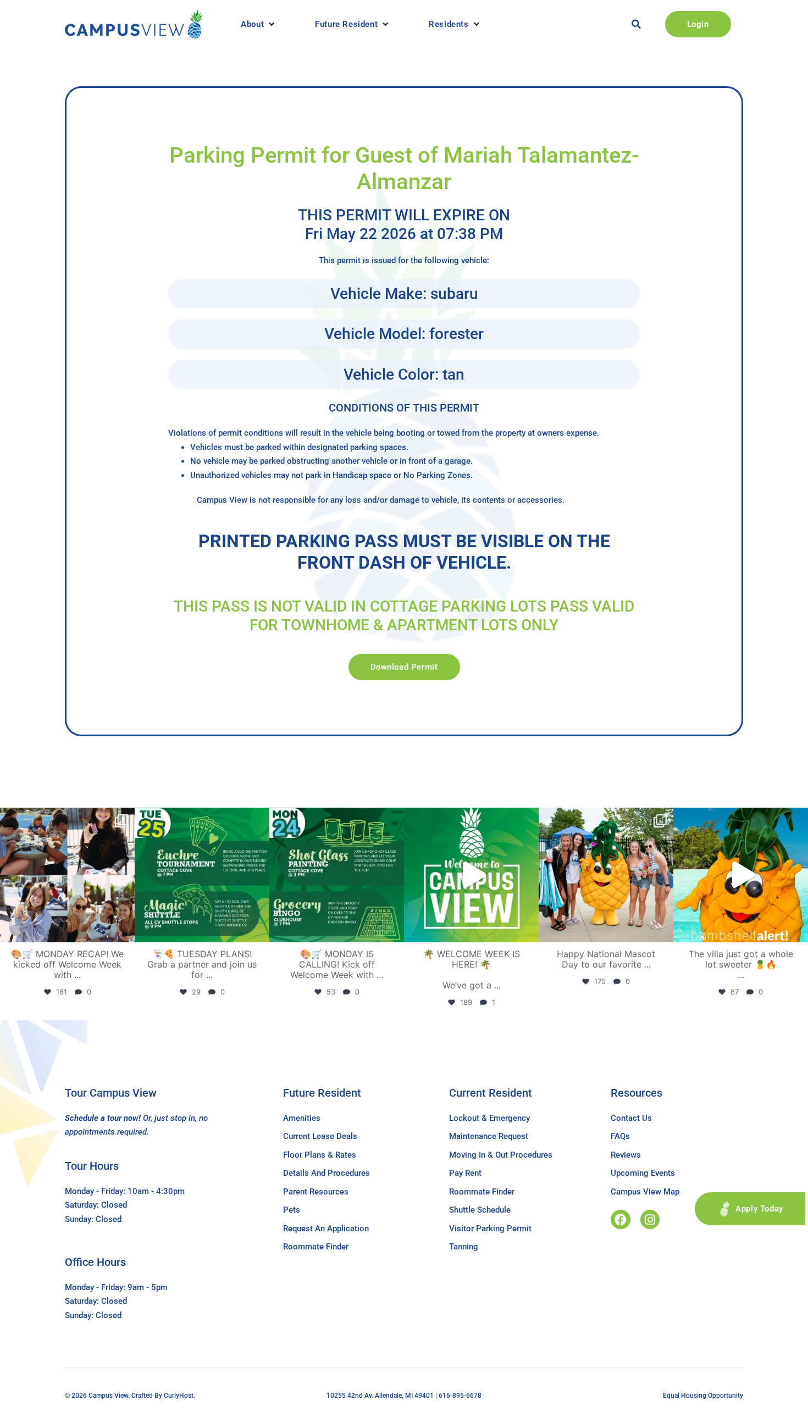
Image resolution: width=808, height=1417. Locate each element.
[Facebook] (620, 1219)
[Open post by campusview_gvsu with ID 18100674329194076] (202, 875)
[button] (258, 24)
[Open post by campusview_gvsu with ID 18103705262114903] (606, 875)
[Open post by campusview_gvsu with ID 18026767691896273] (471, 875)
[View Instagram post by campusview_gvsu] (124, 928)
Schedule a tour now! (103, 1118)
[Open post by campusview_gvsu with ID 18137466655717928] (67, 875)
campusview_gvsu (66, 818)
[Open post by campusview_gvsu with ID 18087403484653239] (336, 875)
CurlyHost (178, 1395)
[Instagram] (650, 1219)
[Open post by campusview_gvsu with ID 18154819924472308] (740, 875)
